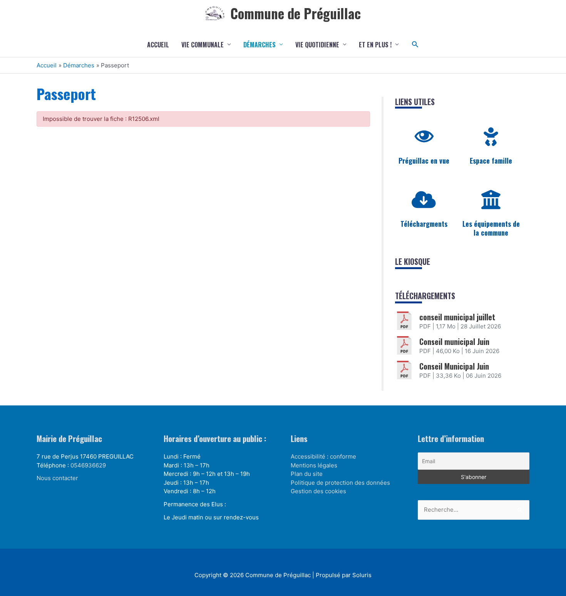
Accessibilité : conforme (323, 456)
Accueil (158, 44)
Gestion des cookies (318, 491)
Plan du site (307, 473)
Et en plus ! (375, 44)
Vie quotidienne (317, 44)
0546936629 (88, 465)
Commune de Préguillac (295, 13)
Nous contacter (57, 478)
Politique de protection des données (340, 482)
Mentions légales (314, 465)
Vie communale (202, 44)
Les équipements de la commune (491, 228)
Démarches (259, 44)
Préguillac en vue (424, 161)
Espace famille (491, 161)
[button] (415, 44)
